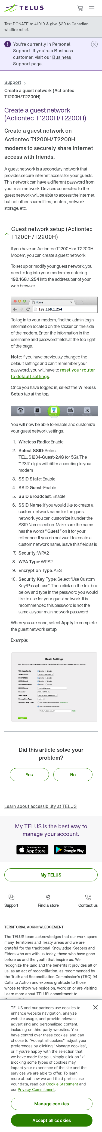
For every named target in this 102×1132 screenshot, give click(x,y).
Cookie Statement (62, 1084)
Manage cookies (51, 1103)
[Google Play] (70, 849)
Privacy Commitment (36, 1089)
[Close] (95, 1007)
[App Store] (32, 849)
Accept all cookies (51, 1120)
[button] (92, 8)
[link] (42, 60)
